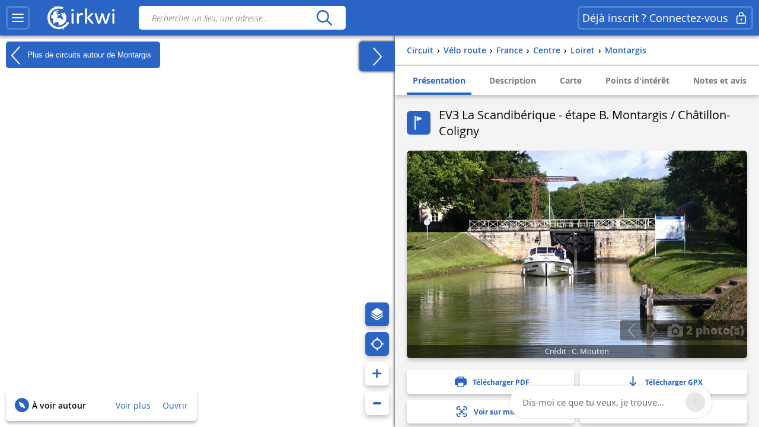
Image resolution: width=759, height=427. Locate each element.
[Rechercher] (324, 17)
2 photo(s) (713, 329)
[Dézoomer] (377, 403)
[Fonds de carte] (377, 314)
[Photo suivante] (653, 330)
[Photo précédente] (631, 330)
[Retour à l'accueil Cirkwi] (81, 18)
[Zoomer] (377, 373)
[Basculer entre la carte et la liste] (377, 56)
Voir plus (133, 405)
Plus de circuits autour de (88, 54)
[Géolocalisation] (377, 344)
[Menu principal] (18, 18)
